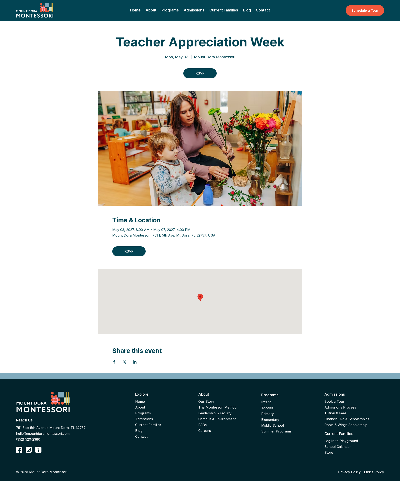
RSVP (200, 73)
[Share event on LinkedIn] (135, 362)
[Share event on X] (124, 362)
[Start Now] (19, 450)
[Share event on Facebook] (114, 362)
